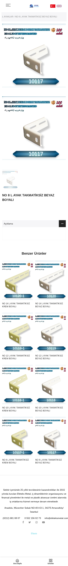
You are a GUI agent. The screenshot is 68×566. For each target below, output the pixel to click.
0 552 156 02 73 (33, 518)
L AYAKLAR (7, 16)
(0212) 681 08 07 (11, 518)
